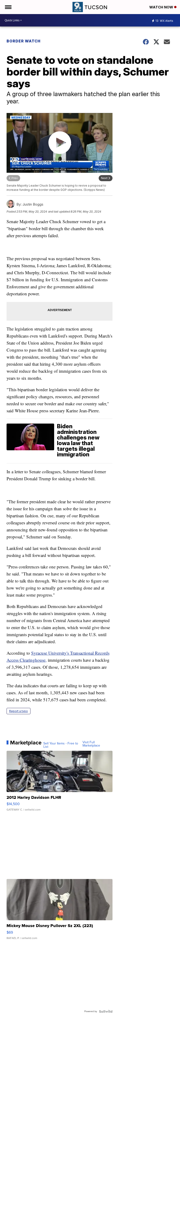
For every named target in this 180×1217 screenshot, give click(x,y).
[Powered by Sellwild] (105, 1011)
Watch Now (161, 7)
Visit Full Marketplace (91, 744)
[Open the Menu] (8, 7)
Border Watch (24, 41)
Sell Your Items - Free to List (60, 745)
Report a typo (18, 711)
